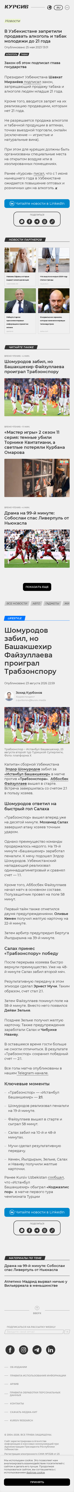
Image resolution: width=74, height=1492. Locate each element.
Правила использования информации (38, 1375)
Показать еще (37, 587)
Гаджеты (52, 603)
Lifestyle (14, 618)
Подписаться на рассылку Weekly (31, 1327)
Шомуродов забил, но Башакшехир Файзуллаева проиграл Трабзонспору (34, 366)
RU (58, 7)
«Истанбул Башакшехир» (27, 774)
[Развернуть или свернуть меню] (67, 7)
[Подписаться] (67, 1332)
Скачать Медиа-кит (23, 1412)
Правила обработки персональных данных (35, 1394)
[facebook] (10, 1349)
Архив (14, 1384)
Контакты (17, 1403)
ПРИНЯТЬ (37, 1482)
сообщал (56, 1177)
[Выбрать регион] (49, 7)
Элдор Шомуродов (22, 769)
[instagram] (23, 1349)
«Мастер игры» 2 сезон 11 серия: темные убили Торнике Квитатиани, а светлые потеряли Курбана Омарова (34, 442)
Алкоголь (11, 54)
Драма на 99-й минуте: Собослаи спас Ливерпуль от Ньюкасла (36, 518)
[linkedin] (50, 1349)
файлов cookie (35, 1472)
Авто (36, 603)
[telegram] (37, 1349)
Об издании (18, 1367)
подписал (32, 82)
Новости (12, 21)
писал (39, 173)
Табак (24, 54)
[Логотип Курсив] (16, 7)
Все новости (17, 603)
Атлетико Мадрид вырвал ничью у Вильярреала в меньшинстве (35, 1284)
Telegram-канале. (32, 1073)
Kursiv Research (21, 1420)
